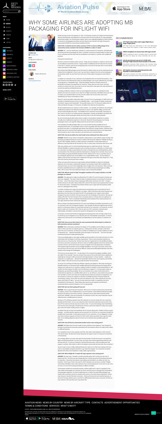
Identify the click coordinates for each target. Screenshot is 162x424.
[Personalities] (33, 65)
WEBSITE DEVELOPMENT (142, 414)
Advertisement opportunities (122, 402)
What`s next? (68, 405)
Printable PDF (34, 55)
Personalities (11, 73)
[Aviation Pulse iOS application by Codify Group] (31, 418)
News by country (53, 402)
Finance (9, 62)
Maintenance (11, 66)
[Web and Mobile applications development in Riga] (156, 413)
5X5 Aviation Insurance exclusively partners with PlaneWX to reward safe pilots (137, 70)
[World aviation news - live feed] (12, 85)
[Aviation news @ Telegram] (15, 85)
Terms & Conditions (36, 405)
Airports (9, 54)
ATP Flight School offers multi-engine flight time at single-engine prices (138, 42)
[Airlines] (30, 65)
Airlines (9, 51)
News (8, 24)
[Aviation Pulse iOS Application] (93, 8)
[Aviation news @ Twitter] (7, 85)
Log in (8, 42)
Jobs (7, 38)
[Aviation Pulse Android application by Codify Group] (45, 418)
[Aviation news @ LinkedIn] (9, 85)
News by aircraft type (77, 402)
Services (54, 405)
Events (8, 31)
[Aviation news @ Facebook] (4, 85)
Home (8, 20)
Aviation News (33, 402)
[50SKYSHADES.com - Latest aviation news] (12, 5)
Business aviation (12, 77)
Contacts (97, 402)
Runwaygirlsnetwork (35, 80)
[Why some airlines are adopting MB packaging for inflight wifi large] (42, 42)
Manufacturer (11, 69)
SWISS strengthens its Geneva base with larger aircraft (139, 52)
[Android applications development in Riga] (136, 91)
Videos (8, 35)
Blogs (8, 27)
